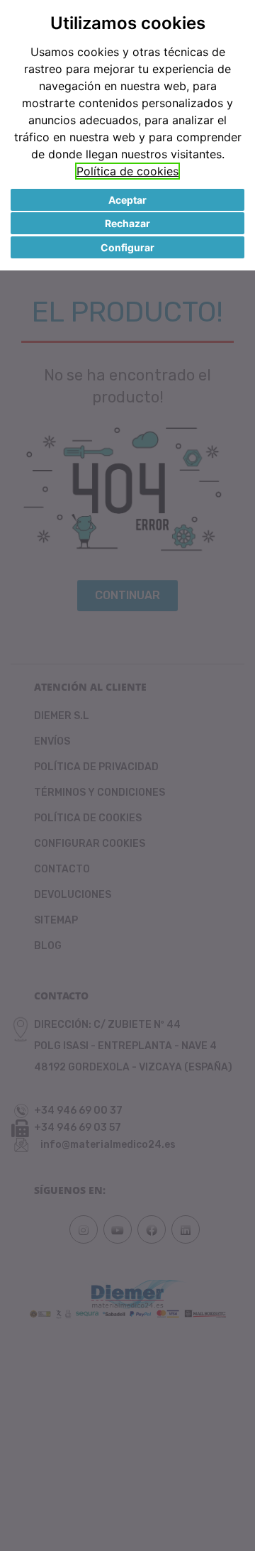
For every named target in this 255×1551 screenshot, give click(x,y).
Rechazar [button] (127, 223)
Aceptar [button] (127, 200)
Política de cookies (127, 171)
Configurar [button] (127, 247)
